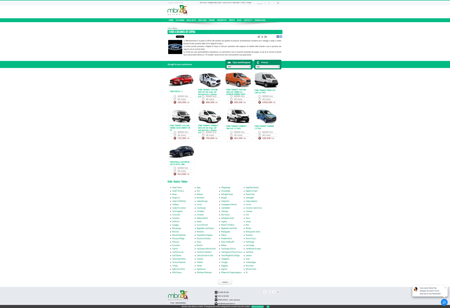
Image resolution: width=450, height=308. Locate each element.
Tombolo (200, 262)
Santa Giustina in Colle (205, 256)
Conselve (249, 211)
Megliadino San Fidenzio (205, 228)
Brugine (224, 198)
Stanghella (225, 259)
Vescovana (249, 266)
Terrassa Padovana (179, 262)
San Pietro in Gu (178, 252)
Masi (247, 225)
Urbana (199, 266)
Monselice (200, 232)
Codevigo (224, 211)
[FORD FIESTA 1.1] (182, 80)
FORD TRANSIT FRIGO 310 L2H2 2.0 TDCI (265, 91)
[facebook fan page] (265, 4)
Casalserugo (201, 208)
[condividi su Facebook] (277, 36)
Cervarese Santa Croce (254, 208)
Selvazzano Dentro (179, 259)
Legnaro (224, 222)
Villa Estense (177, 273)
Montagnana (225, 232)
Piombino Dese (226, 239)
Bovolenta (200, 198)
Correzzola (176, 215)
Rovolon (199, 245)
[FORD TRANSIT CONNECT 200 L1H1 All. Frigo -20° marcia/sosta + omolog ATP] (210, 116)
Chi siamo (180, 20)
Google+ (249, 2)
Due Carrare (225, 215)
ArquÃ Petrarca (178, 191)
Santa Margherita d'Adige (230, 256)
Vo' (247, 273)
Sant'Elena (249, 252)
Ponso (199, 242)
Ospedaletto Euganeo (205, 235)
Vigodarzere (201, 269)
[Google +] (269, 293)
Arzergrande (225, 191)
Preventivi (221, 20)
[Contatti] (278, 4)
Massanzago (176, 228)
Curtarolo (200, 215)
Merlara (248, 228)
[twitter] (273, 4)
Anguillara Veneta (252, 188)
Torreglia (224, 262)
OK (268, 306)
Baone (174, 194)
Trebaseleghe (251, 262)
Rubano (224, 245)
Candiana (175, 205)
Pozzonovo (176, 245)
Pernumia (249, 235)
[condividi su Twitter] (280, 36)
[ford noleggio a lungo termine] (175, 47)
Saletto (175, 249)
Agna (198, 188)
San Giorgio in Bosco (228, 249)
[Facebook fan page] (264, 293)
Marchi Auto (236, 2)
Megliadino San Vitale (229, 228)
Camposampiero (251, 201)
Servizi (232, 20)
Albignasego (225, 188)
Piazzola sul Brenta (204, 239)
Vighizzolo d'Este (178, 269)
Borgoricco (176, 198)
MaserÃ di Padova (227, 225)
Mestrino (175, 232)
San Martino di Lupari (253, 249)
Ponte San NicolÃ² (227, 242)
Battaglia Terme (227, 194)
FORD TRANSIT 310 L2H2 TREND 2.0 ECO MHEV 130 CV (180, 127)
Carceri (199, 205)
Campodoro (225, 201)
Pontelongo (250, 242)
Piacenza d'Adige (178, 239)
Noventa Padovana (179, 235)
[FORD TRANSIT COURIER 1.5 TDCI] (266, 116)
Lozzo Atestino (202, 225)
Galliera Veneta (202, 218)
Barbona (200, 194)
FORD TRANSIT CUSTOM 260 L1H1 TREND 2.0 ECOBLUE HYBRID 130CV (236, 92)
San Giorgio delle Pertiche (206, 249)
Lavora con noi (227, 2)
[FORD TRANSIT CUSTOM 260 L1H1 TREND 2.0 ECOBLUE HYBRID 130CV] (238, 80)
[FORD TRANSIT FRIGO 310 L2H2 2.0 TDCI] (266, 80)
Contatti (248, 20)
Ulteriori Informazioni (257, 306)
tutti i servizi (203, 2)
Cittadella (200, 211)
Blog (239, 20)
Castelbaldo (225, 208)
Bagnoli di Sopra (251, 191)
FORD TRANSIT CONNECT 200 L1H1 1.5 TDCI (236, 127)
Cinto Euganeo (177, 211)
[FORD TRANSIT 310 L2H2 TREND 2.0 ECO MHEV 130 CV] (182, 116)
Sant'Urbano (176, 256)
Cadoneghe (250, 198)
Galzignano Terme (227, 218)
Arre (198, 191)
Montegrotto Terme (253, 232)
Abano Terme (177, 188)
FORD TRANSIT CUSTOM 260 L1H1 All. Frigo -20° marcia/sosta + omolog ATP (208, 93)
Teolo (248, 259)
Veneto (177, 181)
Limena (248, 222)
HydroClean (260, 20)
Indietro (225, 282)
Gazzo (248, 218)
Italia (170, 181)
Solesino (200, 259)
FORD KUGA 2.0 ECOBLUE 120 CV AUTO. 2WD (179, 163)
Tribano (175, 266)
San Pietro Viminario (204, 252)
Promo (243, 2)
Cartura (248, 205)
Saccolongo (250, 245)
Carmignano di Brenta (229, 205)
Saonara (248, 256)
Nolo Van (202, 20)
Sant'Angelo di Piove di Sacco (232, 252)
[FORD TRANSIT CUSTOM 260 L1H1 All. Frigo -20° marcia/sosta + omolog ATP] (210, 80)
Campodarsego (202, 201)
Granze (199, 222)
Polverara (175, 242)
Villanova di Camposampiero (231, 273)
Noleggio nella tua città (214, 2)
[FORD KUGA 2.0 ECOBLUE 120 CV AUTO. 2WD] (182, 152)
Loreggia (175, 225)
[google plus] (269, 4)
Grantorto (176, 222)
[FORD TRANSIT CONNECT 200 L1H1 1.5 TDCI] (238, 116)
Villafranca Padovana (204, 273)
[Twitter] (273, 293)
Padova (184, 181)
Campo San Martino (179, 201)
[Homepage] (177, 14)
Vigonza (224, 269)
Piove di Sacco (251, 239)
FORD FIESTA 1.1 (176, 91)
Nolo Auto (191, 20)
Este (247, 215)
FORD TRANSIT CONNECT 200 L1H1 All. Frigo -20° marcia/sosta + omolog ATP (208, 129)
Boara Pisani (250, 194)
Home (171, 20)
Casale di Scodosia (179, 208)
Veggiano (224, 266)
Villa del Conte (251, 269)
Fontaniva (175, 218)
